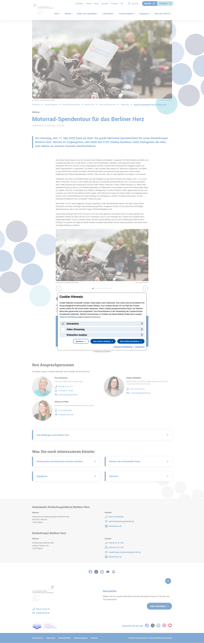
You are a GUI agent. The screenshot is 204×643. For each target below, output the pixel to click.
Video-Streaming (76, 329)
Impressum (95, 317)
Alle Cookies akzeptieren (129, 341)
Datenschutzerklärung (69, 317)
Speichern (79, 341)
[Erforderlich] (63, 324)
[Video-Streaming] (63, 330)
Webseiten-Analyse (77, 334)
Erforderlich (73, 323)
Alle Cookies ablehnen (101, 341)
